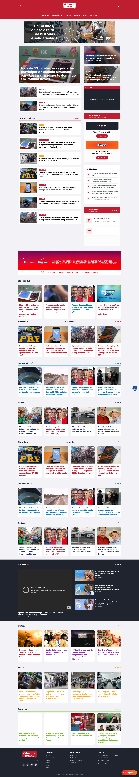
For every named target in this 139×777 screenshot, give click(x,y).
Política (68, 15)
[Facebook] (23, 765)
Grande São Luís (57, 15)
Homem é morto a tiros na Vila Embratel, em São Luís (104, 174)
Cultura (77, 15)
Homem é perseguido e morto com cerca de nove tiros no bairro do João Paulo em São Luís (105, 192)
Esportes (93, 15)
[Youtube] (31, 765)
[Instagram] (27, 765)
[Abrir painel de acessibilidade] (134, 388)
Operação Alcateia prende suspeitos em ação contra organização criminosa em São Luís (104, 186)
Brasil (85, 15)
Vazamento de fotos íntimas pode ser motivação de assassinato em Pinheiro (102, 180)
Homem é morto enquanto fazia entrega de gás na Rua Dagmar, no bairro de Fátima (104, 198)
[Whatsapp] (36, 765)
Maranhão (45, 15)
